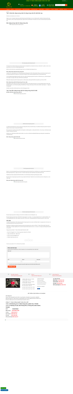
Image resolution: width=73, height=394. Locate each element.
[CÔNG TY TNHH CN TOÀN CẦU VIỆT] (11, 5)
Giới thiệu (61, 9)
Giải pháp (56, 9)
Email (23, 259)
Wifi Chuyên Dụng (34, 9)
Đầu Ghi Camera (18, 9)
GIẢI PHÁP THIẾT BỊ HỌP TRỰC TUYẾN (28, 287)
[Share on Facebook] (25, 240)
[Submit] (66, 5)
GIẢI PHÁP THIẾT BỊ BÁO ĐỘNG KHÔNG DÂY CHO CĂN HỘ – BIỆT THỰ (28, 285)
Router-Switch (41, 9)
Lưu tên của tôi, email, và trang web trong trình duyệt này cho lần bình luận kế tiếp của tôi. (24, 264)
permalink (23, 243)
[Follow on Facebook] (38, 288)
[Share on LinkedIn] (32, 240)
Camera (12, 9)
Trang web (38, 259)
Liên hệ (65, 9)
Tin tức (52, 9)
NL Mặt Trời (47, 9)
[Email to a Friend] (28, 240)
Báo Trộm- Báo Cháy (26, 9)
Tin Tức (15, 243)
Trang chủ (8, 9)
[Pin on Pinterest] (30, 240)
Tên (8, 259)
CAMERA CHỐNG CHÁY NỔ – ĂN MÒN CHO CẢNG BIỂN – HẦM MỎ (28, 280)
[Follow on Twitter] (39, 288)
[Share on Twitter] (27, 240)
